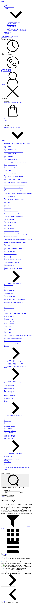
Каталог (3, 140)
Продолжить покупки (10, 102)
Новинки (7, 36)
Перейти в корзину (9, 127)
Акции (2, 36)
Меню (2, 1)
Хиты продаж (14, 36)
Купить (3, 601)
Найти (27, 486)
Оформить (19, 102)
